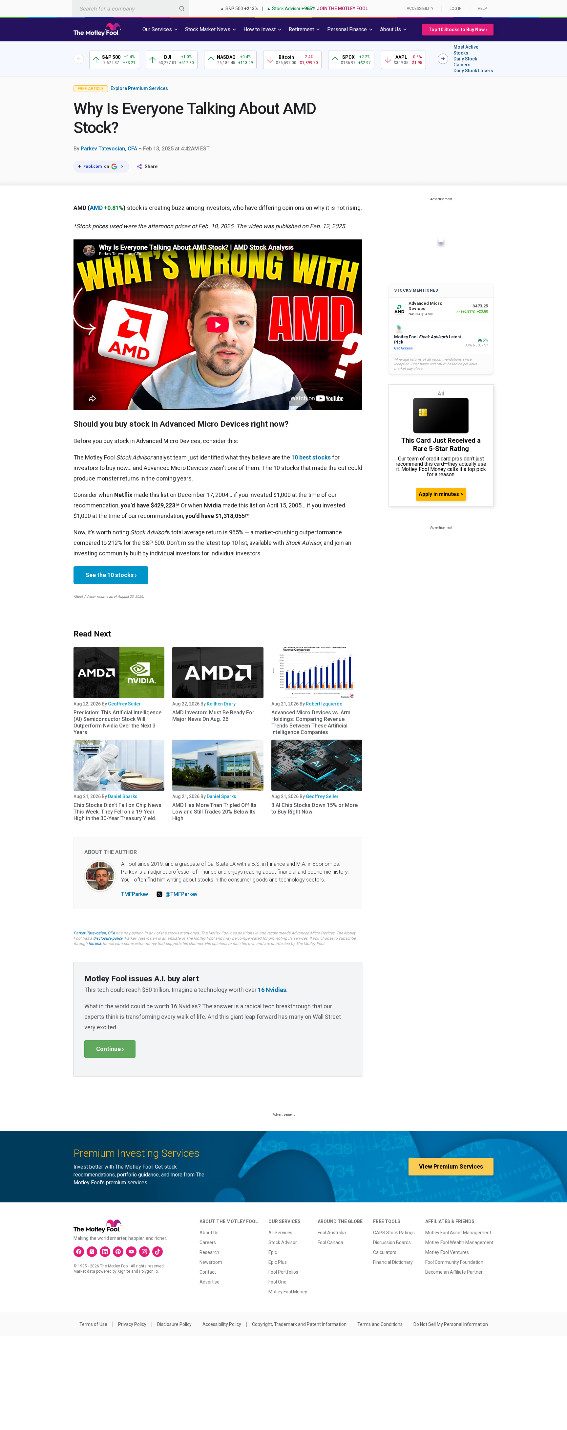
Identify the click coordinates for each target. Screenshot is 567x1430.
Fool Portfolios (283, 1272)
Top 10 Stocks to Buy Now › (458, 29)
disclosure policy (107, 938)
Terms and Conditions (380, 1324)
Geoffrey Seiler (124, 703)
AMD (96, 207)
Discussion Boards (392, 1242)
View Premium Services (451, 1166)
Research (209, 1252)
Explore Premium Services (139, 88)
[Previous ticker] (79, 59)
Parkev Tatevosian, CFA (109, 148)
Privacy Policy (132, 1324)
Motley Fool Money (287, 1291)
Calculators (384, 1252)
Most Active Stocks (465, 50)
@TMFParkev (181, 894)
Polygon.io (148, 1271)
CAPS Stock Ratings (394, 1232)
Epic (272, 1252)
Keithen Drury (221, 703)
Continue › (110, 1048)
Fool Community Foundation (454, 1262)
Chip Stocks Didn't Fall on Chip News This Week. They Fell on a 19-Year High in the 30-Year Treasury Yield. (117, 811)
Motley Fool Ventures (447, 1252)
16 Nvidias (272, 989)
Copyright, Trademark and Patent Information (299, 1324)
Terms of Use (93, 1324)
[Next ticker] (443, 59)
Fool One (277, 1282)
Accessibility (420, 8)
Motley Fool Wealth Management (459, 1242)
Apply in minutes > (441, 494)
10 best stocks (311, 457)
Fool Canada (330, 1242)
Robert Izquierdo (324, 703)
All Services (280, 1232)
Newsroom (211, 1262)
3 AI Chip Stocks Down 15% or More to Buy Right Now (314, 808)
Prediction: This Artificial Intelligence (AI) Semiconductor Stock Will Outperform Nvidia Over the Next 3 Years (117, 722)
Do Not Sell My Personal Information (450, 1324)
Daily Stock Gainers (465, 61)
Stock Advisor (282, 1242)
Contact (208, 1272)
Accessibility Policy (221, 1324)
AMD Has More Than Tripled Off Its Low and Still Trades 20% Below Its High (214, 811)
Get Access (403, 348)
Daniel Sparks (122, 796)
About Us (209, 1232)
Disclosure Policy (174, 1324)
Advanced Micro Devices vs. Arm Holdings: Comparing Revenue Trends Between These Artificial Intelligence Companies (310, 722)
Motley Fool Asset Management (458, 1232)
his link (95, 943)
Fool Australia (332, 1232)
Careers (208, 1242)
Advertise (210, 1282)
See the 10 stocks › (110, 574)
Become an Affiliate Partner (454, 1272)
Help (482, 8)
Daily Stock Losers (473, 70)
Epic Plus (277, 1262)
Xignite (123, 1271)
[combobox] (130, 8)
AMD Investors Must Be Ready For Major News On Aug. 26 (213, 715)
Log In (456, 8)
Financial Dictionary (393, 1262)
